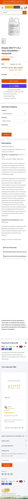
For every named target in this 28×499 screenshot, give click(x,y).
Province (4, 117)
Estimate (6, 134)
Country (4, 110)
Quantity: (4, 74)
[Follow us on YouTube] (8, 474)
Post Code (5, 125)
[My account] (22, 8)
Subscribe (7, 465)
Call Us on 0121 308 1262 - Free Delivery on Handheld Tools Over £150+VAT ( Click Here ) (14, 2)
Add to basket (14, 81)
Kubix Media (17, 495)
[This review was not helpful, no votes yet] (22, 428)
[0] (25, 8)
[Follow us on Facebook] (3, 474)
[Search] (24, 12)
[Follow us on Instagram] (6, 474)
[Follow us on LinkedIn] (11, 474)
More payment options (14, 89)
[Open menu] (2, 7)
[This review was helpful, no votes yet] (19, 428)
